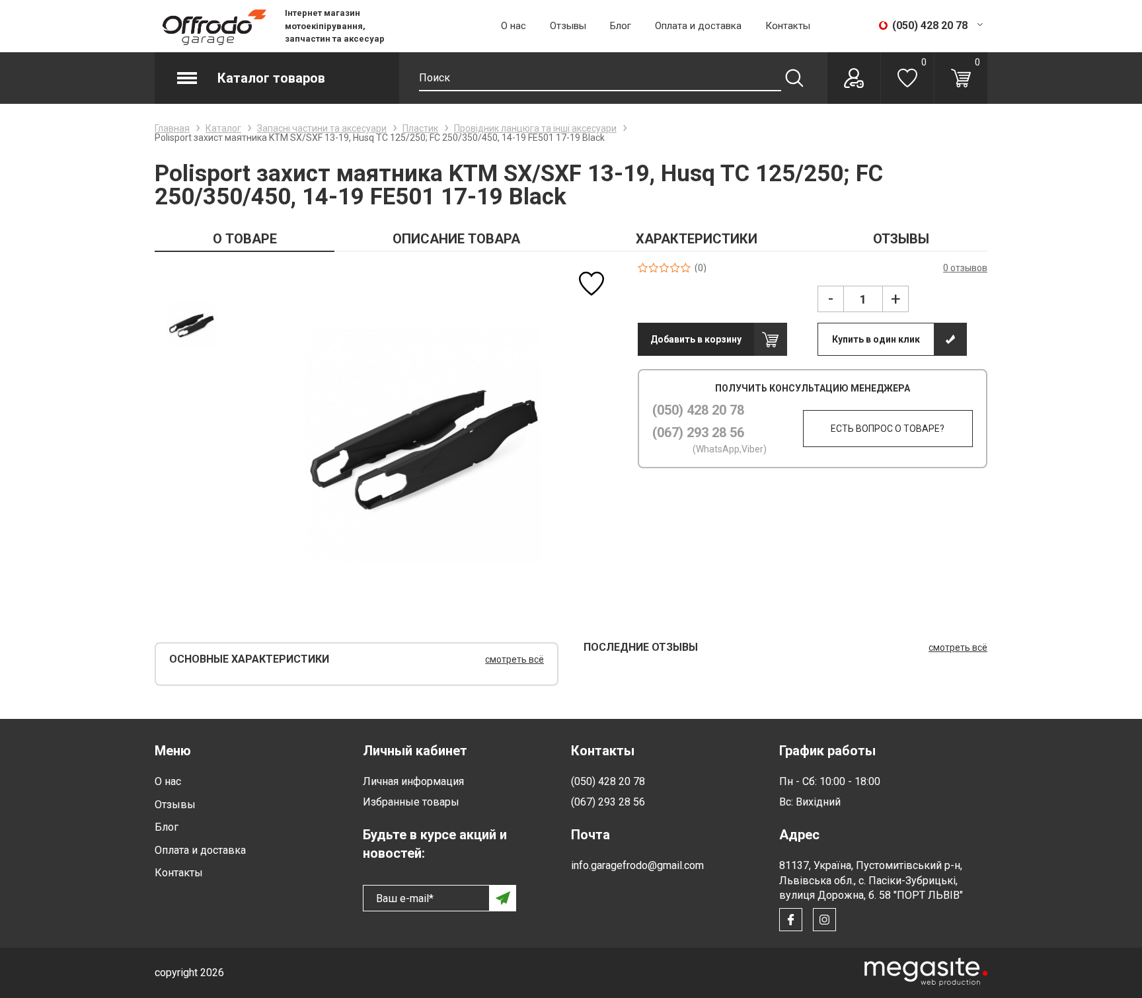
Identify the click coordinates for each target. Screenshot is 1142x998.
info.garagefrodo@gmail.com (637, 865)
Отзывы (568, 26)
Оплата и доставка (698, 26)
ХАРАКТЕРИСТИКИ (696, 239)
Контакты (787, 26)
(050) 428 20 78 (698, 410)
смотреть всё (514, 659)
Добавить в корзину (696, 339)
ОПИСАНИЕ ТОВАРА (456, 239)
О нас (513, 26)
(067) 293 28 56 (698, 432)
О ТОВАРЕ (245, 239)
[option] (191, 324)
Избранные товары (411, 802)
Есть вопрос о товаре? (887, 428)
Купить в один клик (876, 339)
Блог (620, 26)
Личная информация (413, 781)
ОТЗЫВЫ (901, 239)
